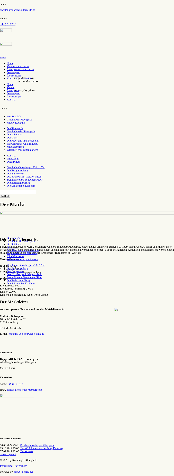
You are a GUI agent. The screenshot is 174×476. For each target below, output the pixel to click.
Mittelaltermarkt (15, 146)
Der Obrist (12, 137)
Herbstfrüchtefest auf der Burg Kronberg (41, 448)
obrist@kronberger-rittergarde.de (17, 9)
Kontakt (11, 99)
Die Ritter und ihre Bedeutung (23, 140)
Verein (18, 66)
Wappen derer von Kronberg (22, 143)
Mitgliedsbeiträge (16, 122)
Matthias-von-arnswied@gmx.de (26, 333)
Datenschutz (13, 161)
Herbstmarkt (26, 451)
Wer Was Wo (14, 116)
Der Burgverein (15, 173)
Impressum (13, 158)
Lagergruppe (14, 75)
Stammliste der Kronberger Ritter (24, 179)
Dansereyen (13, 72)
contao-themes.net (23, 471)
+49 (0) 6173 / (7, 24)
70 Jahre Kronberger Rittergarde (37, 445)
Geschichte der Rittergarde (21, 131)
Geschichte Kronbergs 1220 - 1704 (26, 167)
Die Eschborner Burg (18, 182)
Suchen (5, 196)
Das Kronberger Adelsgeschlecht (24, 176)
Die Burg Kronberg (17, 170)
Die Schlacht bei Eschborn (21, 185)
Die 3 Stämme (14, 134)
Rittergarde (20, 69)
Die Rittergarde (15, 128)
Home (10, 63)
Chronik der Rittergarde (19, 119)
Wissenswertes (22, 149)
